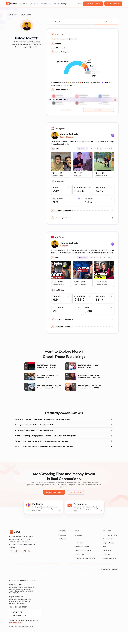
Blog (104, 546)
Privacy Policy (79, 554)
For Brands (62, 535)
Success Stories (108, 539)
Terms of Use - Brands (82, 546)
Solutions (33, 4)
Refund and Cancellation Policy (85, 558)
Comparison (107, 550)
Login (78, 4)
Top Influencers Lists (110, 535)
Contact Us (78, 535)
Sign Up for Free (92, 4)
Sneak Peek (75, 492)
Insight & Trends (108, 543)
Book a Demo (112, 4)
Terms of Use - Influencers (83, 550)
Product (22, 4)
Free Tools (106, 554)
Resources (44, 4)
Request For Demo (53, 492)
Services (56, 4)
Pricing (63, 4)
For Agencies (63, 539)
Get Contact (98, 110)
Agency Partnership (109, 558)
